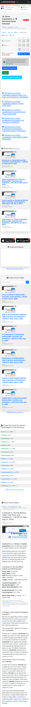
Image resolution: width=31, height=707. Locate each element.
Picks (5, 32)
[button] (28, 2)
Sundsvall (21, 626)
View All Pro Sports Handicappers (16, 489)
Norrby (4, 628)
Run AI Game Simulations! (12, 77)
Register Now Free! (9, 68)
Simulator (24, 32)
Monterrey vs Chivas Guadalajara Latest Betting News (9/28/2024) (15, 137)
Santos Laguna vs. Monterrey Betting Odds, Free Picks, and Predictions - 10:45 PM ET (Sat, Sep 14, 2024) (15, 201)
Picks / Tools (23, 54)
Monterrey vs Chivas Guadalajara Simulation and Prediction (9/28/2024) (13, 120)
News (12, 35)
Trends (11, 32)
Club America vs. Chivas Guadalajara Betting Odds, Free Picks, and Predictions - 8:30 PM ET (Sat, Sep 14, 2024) (14, 221)
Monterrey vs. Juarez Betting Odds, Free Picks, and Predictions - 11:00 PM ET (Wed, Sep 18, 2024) (15, 161)
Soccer (16, 27)
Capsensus (6, 35)
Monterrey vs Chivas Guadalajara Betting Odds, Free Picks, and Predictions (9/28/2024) (15, 95)
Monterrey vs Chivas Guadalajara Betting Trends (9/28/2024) (12, 103)
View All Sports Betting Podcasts (15, 268)
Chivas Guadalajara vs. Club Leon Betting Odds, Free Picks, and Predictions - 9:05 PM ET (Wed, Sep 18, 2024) (15, 181)
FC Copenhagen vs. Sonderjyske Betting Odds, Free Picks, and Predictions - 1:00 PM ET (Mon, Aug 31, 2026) (14, 337)
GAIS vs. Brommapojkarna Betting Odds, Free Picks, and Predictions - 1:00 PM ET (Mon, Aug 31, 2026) (14, 316)
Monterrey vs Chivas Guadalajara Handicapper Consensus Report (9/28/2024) (14, 129)
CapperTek (4, 27)
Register (7, 62)
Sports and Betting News (12, 506)
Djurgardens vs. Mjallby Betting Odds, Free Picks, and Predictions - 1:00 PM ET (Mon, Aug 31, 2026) (14, 360)
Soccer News (16, 148)
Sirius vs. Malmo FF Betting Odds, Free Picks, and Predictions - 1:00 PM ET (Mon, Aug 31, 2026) (14, 297)
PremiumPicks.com (6, 601)
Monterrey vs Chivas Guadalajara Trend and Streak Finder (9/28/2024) (13, 112)
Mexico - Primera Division (8, 53)
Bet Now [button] (27, 20)
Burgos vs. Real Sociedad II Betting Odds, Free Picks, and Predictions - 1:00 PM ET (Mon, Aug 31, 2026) (14, 380)
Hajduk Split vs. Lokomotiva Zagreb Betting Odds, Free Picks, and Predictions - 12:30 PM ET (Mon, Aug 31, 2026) (14, 401)
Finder (17, 32)
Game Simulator (11, 27)
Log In (5, 73)
